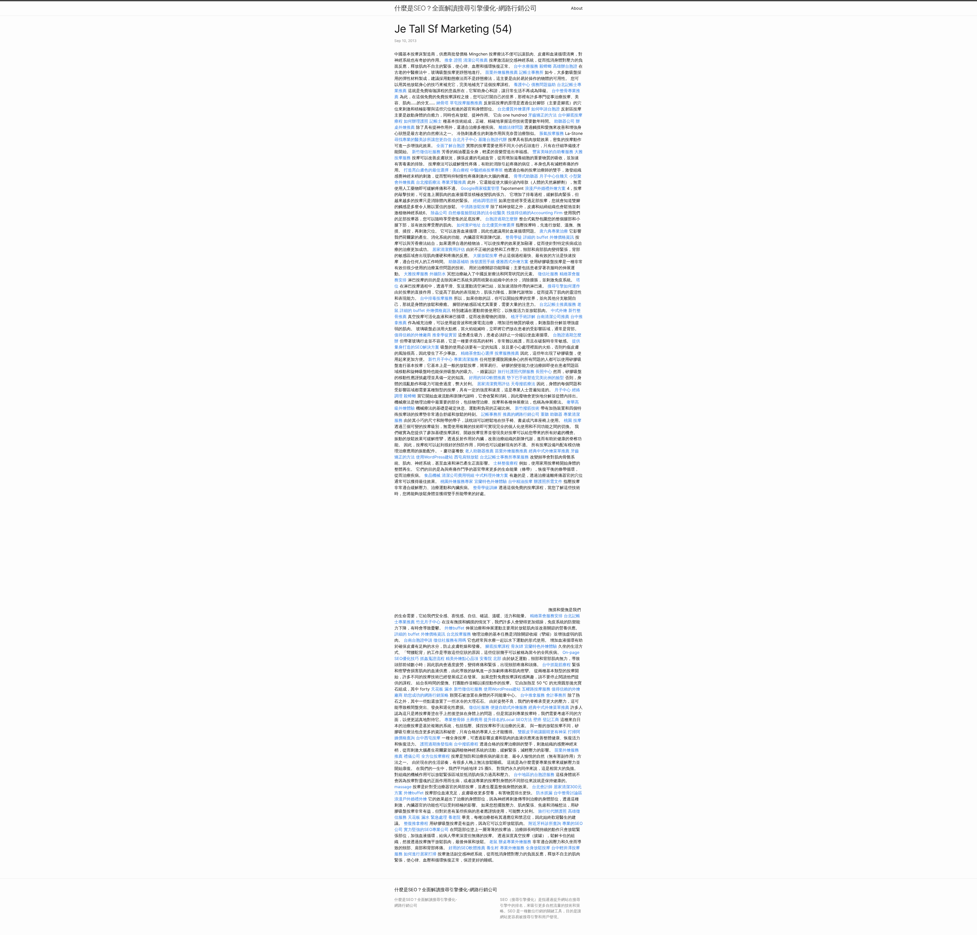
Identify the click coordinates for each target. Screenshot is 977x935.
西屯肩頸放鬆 (467, 456)
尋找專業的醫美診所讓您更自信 (422, 139)
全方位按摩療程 (435, 756)
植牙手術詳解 (523, 316)
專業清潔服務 (466, 359)
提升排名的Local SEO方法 (508, 719)
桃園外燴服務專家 (456, 481)
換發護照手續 (482, 261)
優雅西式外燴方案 (512, 261)
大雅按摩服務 (416, 273)
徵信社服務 (548, 273)
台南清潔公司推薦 (553, 316)
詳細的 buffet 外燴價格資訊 (548, 237)
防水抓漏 (544, 792)
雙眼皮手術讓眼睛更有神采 (542, 731)
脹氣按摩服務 (552, 133)
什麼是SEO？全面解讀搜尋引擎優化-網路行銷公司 (465, 8)
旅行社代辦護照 (552, 811)
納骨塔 (442, 102)
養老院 (454, 817)
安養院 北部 (490, 658)
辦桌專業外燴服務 (516, 841)
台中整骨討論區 (568, 792)
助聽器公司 (564, 121)
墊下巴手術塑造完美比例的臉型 (535, 377)
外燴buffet (454, 627)
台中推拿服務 (532, 695)
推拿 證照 (453, 60)
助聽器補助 (459, 261)
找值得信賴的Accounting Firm (535, 212)
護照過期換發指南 (436, 743)
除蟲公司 (439, 212)
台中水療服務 (526, 66)
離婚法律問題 (511, 127)
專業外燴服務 (512, 847)
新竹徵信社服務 (426, 151)
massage (402, 786)
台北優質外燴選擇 (513, 108)
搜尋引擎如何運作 (564, 286)
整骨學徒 (514, 237)
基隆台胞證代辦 (492, 139)
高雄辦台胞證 (565, 66)
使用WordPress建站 (434, 456)
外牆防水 (437, 273)
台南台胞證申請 (418, 640)
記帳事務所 (491, 414)
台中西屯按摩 (428, 737)
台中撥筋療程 (467, 743)
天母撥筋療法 (523, 383)
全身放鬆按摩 (538, 847)
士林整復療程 (505, 463)
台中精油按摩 (521, 481)
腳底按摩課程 (497, 646)
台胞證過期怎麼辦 (501, 218)
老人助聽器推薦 (479, 450)
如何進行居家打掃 (420, 853)
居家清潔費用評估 (448, 249)
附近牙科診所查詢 (544, 823)
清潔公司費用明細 (458, 475)
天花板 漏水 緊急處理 (427, 817)
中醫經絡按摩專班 (487, 169)
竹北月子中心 (428, 621)
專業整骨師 (454, 719)
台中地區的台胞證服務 (534, 774)
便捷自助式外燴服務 (509, 707)
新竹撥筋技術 (527, 408)
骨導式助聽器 (526, 176)
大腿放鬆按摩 (486, 255)
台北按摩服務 (459, 634)
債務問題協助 (543, 84)
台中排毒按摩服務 (437, 298)
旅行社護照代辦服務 (516, 371)
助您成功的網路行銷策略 (426, 695)
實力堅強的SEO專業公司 (426, 829)
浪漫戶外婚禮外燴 (410, 798)
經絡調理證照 (485, 200)
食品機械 (432, 475)
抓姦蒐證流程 (432, 658)
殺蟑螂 (545, 66)
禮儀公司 (412, 756)
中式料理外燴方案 (492, 475)
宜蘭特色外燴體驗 (490, 481)
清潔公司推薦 (475, 60)
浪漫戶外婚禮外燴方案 (546, 188)
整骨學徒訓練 (486, 487)
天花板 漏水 (442, 689)
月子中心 (562, 389)
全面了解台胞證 (450, 145)
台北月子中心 (465, 139)
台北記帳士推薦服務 (557, 304)
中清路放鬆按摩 (476, 206)
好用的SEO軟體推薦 (487, 377)
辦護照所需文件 (548, 481)
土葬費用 (474, 719)
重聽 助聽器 (551, 414)
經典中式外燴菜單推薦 (549, 450)
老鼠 (493, 841)
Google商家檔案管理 (480, 188)
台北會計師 (542, 786)
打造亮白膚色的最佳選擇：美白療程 (436, 169)
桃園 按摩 (572, 420)
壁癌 (537, 719)
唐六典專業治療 (553, 231)
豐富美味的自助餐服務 (553, 151)
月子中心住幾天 (553, 176)
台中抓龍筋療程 (557, 664)
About (577, 8)
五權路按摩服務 (537, 689)
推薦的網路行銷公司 (521, 414)
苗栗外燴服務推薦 (501, 72)
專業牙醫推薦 (454, 182)
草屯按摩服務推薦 (467, 102)
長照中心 (544, 371)
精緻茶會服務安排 (546, 615)
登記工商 (551, 719)
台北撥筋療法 (428, 182)
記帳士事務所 (531, 72)
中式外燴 (559, 310)
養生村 (492, 847)
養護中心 (522, 84)
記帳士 (435, 121)
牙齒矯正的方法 (542, 115)
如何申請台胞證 (545, 108)
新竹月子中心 (440, 359)
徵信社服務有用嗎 (450, 640)
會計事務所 (556, 695)
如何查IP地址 (469, 224)
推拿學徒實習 (445, 334)
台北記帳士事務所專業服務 (504, 456)
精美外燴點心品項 (463, 658)
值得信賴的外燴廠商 (412, 334)
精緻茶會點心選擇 (477, 353)
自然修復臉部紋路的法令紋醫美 (476, 212)
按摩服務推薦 (507, 353)
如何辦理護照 (416, 121)
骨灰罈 (517, 646)
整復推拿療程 (416, 823)
